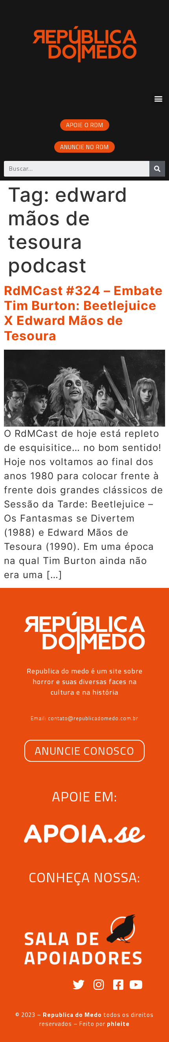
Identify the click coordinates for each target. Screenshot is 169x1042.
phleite (118, 1023)
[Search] (157, 169)
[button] (158, 98)
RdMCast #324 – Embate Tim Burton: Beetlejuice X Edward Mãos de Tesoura (83, 313)
